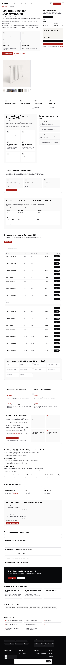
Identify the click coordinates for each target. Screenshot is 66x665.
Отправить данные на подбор (12, 523)
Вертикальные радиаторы (9, 641)
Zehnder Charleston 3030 (42, 477)
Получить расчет (57, 3)
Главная (3, 6)
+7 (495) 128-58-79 (22, 652)
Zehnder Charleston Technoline (27, 474)
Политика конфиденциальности (40, 652)
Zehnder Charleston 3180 (9, 477)
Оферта (35, 654)
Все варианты (58, 17)
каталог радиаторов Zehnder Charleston (12, 474)
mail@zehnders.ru (22, 654)
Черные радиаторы (18, 643)
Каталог (15, 3)
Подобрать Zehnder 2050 (7, 53)
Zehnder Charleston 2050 (53, 477)
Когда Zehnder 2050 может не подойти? (15, 544)
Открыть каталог (21, 578)
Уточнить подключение (11, 190)
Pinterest (50, 653)
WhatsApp (51, 656)
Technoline (26, 643)
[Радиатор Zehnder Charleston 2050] (4, 90)
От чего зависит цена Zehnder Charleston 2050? (17, 562)
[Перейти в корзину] (63, 4)
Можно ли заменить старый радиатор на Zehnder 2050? (19, 549)
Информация (27, 3)
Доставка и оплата (34, 3)
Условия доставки (15, 493)
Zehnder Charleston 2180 (54, 474)
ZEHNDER (5, 4)
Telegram (51, 654)
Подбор (21, 3)
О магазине (42, 3)
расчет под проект (17, 433)
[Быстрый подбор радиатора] (51, 4)
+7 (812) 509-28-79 (22, 653)
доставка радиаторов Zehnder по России (49, 607)
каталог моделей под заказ (11, 434)
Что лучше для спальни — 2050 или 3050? (15, 553)
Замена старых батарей (9, 643)
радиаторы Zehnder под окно (22, 607)
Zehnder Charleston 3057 (20, 477)
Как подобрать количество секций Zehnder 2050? (17, 558)
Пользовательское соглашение (40, 653)
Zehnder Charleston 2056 (31, 477)
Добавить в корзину (53, 41)
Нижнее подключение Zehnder (21, 641)
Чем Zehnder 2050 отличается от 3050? (15, 536)
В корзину (57, 256)
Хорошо (48, 661)
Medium (50, 652)
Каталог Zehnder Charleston (10, 607)
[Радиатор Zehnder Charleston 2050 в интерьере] (9, 90)
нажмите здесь (32, 662)
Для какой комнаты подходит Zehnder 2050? (16, 540)
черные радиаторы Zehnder (35, 607)
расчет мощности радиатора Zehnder (41, 474)
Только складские (48, 17)
